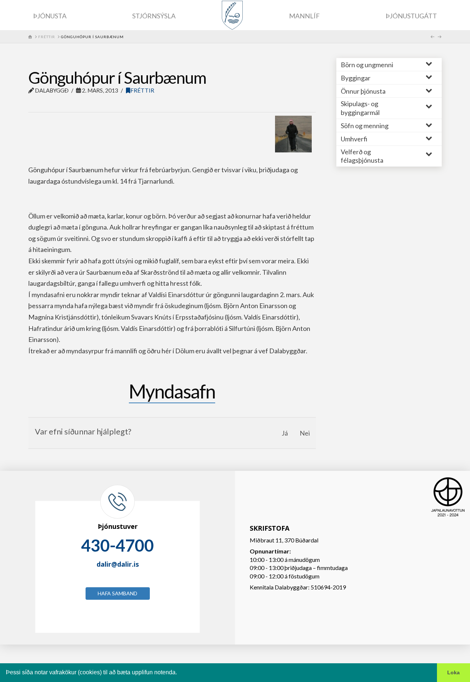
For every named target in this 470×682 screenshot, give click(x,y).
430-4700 (117, 545)
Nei (305, 433)
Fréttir (142, 90)
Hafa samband (117, 593)
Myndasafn (172, 391)
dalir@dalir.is (118, 564)
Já (285, 433)
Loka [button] (453, 672)
